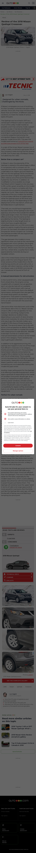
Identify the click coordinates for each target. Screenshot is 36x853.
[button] (18, 422)
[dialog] (18, 426)
